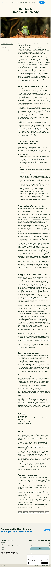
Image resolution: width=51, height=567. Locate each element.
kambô (46, 512)
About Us (13, 2)
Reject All (38, 562)
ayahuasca (25, 512)
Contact (33, 2)
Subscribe (40, 548)
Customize (31, 562)
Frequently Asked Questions (8, 540)
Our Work (19, 2)
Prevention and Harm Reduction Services (11, 545)
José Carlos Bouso (7, 44)
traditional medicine (23, 515)
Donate (3, 542)
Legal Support (4, 544)
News (30, 2)
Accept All (44, 562)
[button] (2, 50)
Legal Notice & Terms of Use (45, 565)
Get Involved (25, 2)
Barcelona (31, 512)
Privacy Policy (35, 565)
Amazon (20, 512)
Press (2, 547)
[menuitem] (47, 2)
